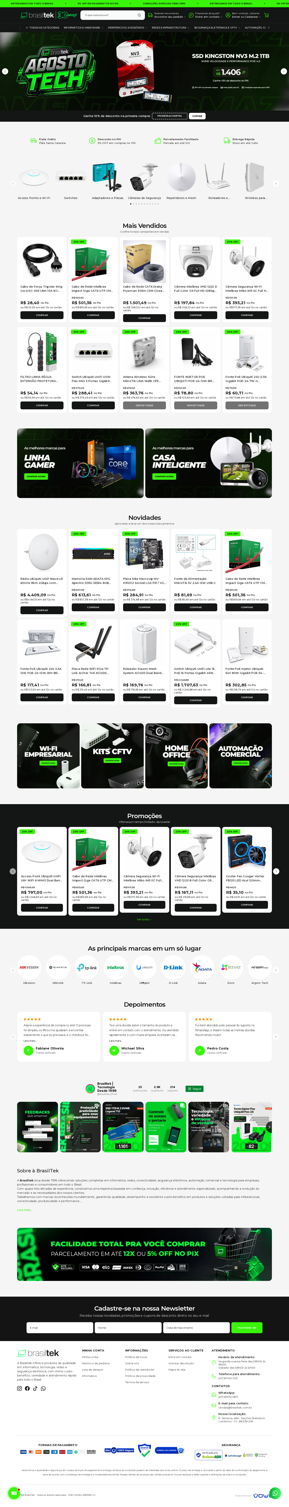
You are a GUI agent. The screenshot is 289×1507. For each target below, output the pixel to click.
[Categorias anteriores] (20, 28)
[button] (5, 71)
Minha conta (90, 1357)
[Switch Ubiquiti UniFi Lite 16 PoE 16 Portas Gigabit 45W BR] (195, 644)
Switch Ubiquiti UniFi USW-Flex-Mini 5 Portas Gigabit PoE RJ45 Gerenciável (91, 381)
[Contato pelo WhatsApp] (275, 1493)
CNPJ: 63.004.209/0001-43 (81, 1495)
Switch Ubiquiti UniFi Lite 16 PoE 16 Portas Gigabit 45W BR (194, 673)
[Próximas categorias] (269, 28)
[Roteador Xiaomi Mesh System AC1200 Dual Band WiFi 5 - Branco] (144, 644)
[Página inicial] (48, 15)
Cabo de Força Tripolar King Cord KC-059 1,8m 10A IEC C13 (41, 291)
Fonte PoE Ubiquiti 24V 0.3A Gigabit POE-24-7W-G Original (246, 381)
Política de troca (136, 1357)
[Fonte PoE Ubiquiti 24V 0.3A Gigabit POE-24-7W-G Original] (247, 351)
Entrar (236, 16)
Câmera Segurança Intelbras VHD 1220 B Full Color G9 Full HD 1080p (195, 880)
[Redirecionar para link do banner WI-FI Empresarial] (48, 755)
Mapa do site (176, 1369)
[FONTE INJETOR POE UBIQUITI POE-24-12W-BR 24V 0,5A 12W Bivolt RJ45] (195, 351)
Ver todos (143, 919)
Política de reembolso (139, 1369)
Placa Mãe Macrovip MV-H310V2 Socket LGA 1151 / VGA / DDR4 (144, 583)
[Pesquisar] (139, 15)
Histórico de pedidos (96, 1363)
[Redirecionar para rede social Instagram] (19, 1388)
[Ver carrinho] (266, 15)
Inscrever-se (247, 1327)
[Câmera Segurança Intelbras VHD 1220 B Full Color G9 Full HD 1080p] (196, 852)
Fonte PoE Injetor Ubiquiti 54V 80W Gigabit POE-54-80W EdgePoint (244, 673)
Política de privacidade (140, 1375)
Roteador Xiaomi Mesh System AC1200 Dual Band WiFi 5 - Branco (142, 673)
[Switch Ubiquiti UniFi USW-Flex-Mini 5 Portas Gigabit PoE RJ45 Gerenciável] (93, 351)
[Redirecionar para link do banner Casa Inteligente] (208, 463)
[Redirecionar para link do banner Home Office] (176, 755)
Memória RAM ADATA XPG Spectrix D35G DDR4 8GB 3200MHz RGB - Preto (91, 583)
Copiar (197, 116)
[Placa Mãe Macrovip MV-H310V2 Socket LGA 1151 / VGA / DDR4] (144, 553)
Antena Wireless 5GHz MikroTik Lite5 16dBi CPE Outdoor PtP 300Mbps (141, 381)
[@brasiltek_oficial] (90, 1089)
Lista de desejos (92, 1369)
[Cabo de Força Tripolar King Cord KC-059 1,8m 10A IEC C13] (42, 261)
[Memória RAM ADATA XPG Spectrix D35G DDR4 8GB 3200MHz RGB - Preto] (93, 553)
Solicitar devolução (181, 1363)
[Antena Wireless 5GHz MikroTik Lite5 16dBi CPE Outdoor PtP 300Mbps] (144, 351)
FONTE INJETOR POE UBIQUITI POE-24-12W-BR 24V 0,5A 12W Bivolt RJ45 (193, 381)
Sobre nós (132, 1363)
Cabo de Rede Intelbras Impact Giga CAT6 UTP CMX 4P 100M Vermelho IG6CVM (92, 291)
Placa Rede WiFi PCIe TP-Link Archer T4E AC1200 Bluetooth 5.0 (91, 673)
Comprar (42, 315)
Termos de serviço (137, 1382)
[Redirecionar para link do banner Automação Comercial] (240, 755)
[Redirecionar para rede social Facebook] (27, 1388)
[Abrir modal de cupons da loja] (14, 1493)
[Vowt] (253, 1495)
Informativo (89, 1375)
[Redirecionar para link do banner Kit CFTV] (112, 755)
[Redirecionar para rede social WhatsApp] (43, 1388)
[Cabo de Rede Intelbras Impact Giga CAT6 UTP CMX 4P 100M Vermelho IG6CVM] (93, 261)
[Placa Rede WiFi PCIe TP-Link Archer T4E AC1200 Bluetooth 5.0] (93, 644)
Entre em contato (180, 1357)
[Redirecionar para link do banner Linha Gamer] (80, 463)
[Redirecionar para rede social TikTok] (35, 1388)
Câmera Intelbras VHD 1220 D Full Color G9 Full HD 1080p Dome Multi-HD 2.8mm (195, 291)
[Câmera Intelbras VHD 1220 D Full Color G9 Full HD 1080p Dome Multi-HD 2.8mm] (195, 261)
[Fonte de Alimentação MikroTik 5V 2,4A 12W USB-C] (195, 553)
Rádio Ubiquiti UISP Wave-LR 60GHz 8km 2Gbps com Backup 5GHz (41, 583)
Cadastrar (251, 16)
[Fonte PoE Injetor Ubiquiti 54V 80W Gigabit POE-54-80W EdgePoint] (247, 644)
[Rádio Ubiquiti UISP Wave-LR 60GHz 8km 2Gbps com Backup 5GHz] (42, 553)
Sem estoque (144, 405)
